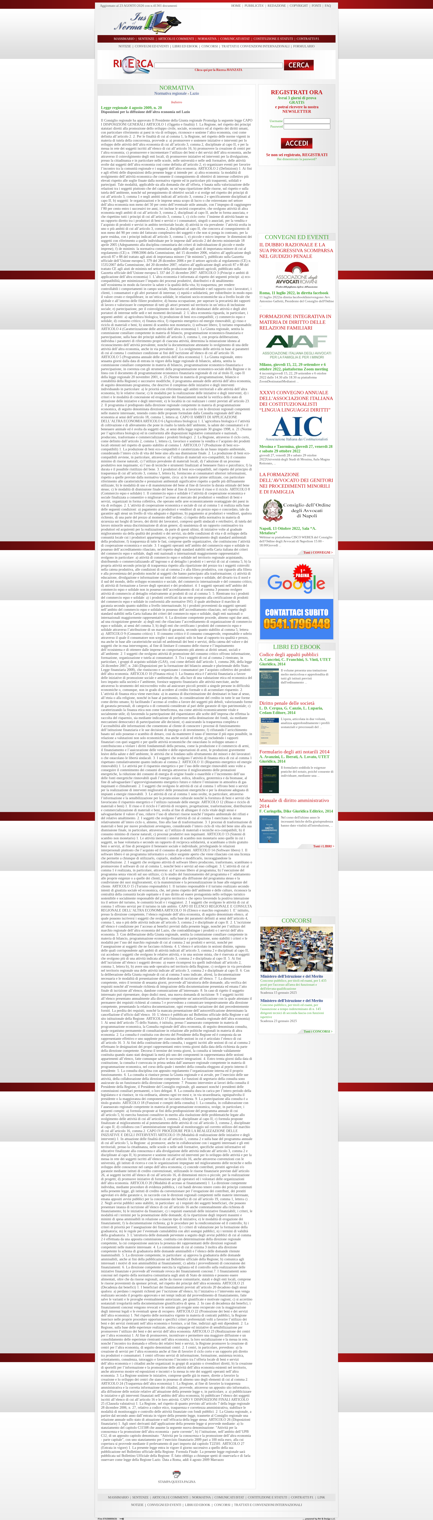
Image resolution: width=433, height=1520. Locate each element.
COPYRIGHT (299, 6)
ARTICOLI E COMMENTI (170, 1497)
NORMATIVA (201, 1497)
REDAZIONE (277, 6)
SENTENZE (140, 1497)
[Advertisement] (260, 22)
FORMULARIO (303, 46)
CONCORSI (209, 46)
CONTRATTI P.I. (302, 1497)
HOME (236, 6)
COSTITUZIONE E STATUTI (267, 1497)
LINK (321, 1497)
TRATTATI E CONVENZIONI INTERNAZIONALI (255, 46)
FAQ (328, 6)
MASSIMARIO (118, 1497)
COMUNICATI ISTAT (229, 1497)
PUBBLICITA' (254, 6)
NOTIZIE (125, 46)
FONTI (316, 6)
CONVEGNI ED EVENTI (152, 46)
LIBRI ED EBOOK (185, 46)
